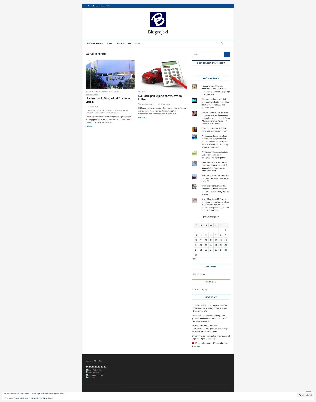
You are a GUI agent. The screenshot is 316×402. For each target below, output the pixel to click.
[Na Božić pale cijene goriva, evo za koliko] (162, 74)
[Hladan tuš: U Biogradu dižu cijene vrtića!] (110, 74)
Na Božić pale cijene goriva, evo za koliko (160, 97)
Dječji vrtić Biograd (106, 110)
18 (201, 245)
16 (226, 240)
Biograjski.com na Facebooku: (211, 63)
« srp (194, 259)
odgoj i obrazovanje (104, 92)
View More (92, 126)
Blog (109, 43)
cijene (98, 110)
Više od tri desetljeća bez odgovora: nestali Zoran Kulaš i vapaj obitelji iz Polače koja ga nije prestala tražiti (209, 308)
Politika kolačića (48, 398)
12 (206, 240)
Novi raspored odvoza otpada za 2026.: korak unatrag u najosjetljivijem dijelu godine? (215, 155)
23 (226, 245)
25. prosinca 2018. (146, 104)
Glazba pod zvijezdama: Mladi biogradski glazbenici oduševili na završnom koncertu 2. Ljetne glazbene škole (210, 318)
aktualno (90, 92)
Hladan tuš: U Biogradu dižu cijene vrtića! (108, 99)
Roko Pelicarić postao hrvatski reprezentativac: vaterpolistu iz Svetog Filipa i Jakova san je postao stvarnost (210, 328)
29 (221, 250)
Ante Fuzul (91, 110)
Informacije (134, 43)
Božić (158, 104)
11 (201, 240)
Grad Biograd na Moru (101, 113)
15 (221, 240)
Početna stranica (96, 43)
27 (211, 250)
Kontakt (121, 43)
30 (226, 250)
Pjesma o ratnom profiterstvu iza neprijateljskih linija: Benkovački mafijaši (215, 178)
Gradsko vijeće (114, 113)
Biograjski (158, 32)
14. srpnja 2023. (92, 106)
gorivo (168, 104)
